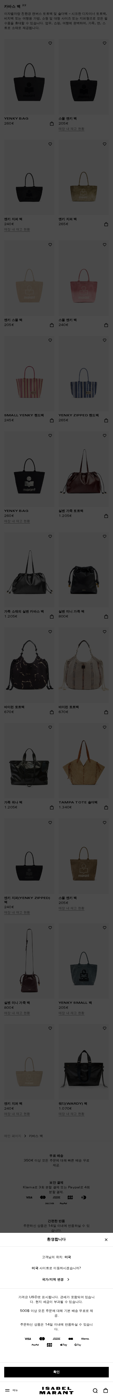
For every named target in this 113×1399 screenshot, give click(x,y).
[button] (95, 1390)
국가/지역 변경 (53, 1279)
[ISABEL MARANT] (56, 1390)
